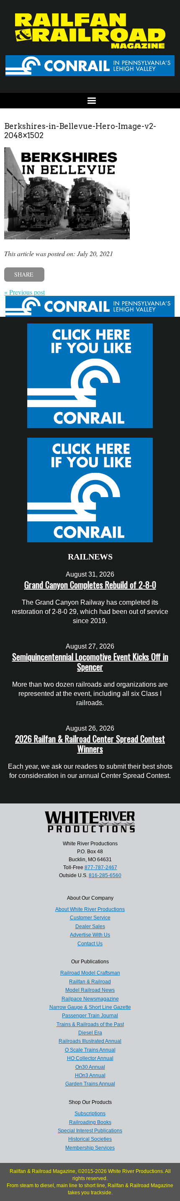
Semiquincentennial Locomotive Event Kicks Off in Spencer (90, 661)
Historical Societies (90, 1139)
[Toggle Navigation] (90, 100)
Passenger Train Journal (90, 1016)
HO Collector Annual (90, 1058)
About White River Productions (90, 909)
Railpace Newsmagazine (90, 999)
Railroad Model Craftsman (90, 973)
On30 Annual (90, 1067)
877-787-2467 (101, 867)
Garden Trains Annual (90, 1084)
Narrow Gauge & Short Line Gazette (90, 1007)
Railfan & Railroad (90, 982)
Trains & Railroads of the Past (90, 1024)
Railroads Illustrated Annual (90, 1041)
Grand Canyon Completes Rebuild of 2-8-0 (90, 584)
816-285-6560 (105, 875)
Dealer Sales (90, 926)
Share (23, 274)
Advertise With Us (90, 935)
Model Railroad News (90, 990)
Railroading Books (90, 1122)
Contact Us (90, 944)
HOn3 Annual (90, 1075)
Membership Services (90, 1148)
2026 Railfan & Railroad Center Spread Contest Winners (90, 743)
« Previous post (24, 291)
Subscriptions (90, 1113)
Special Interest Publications (90, 1131)
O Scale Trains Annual (90, 1050)
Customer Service (90, 918)
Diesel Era (90, 1033)
